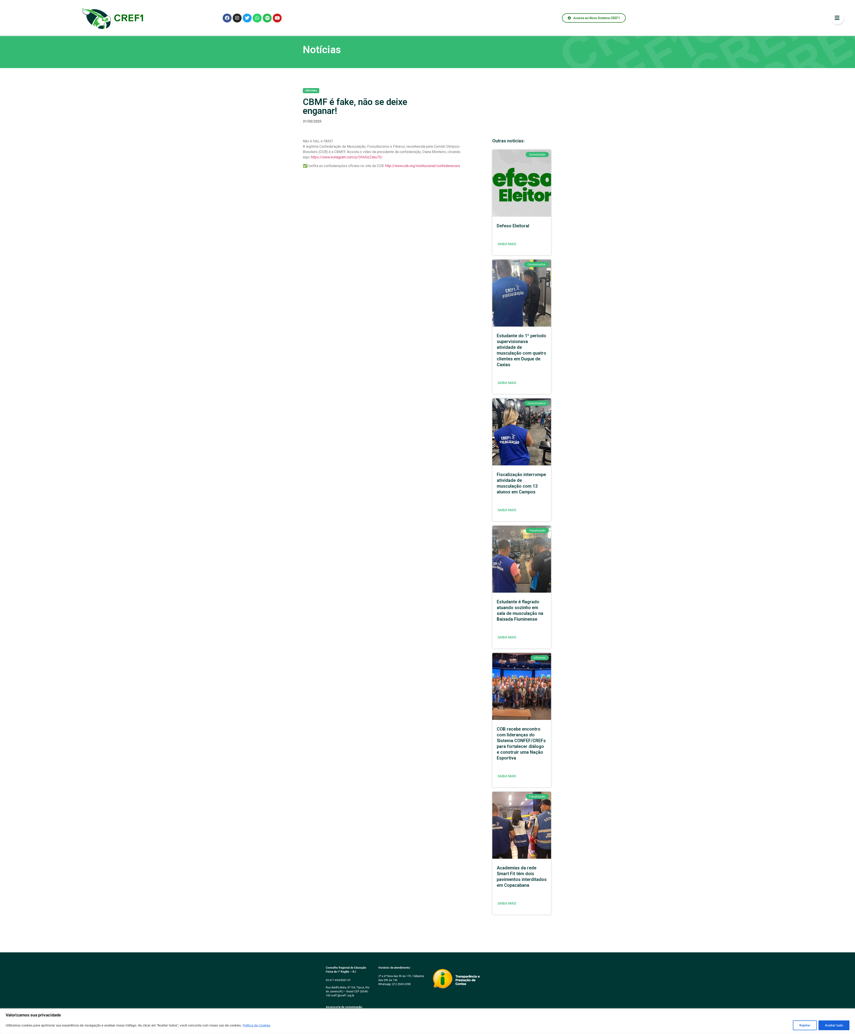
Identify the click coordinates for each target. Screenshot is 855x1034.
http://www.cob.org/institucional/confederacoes (422, 166)
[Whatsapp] (257, 18)
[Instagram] (237, 18)
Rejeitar (804, 1025)
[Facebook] (227, 18)
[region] (427, 1021)
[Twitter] (247, 18)
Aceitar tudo (834, 1025)
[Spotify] (267, 18)
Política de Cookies (256, 1025)
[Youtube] (277, 18)
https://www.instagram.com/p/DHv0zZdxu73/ (347, 157)
